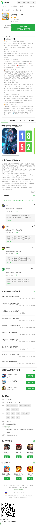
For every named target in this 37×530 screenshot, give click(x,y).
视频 (8, 417)
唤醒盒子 (30, 474)
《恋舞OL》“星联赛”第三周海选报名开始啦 (12, 354)
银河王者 (18, 452)
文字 (22, 413)
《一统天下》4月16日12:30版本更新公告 (12, 325)
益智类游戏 (15, 409)
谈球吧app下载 (5, 2)
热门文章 (22, 121)
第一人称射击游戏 (12, 405)
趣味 (13, 413)
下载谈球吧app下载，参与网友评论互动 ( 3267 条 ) (18, 200)
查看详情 (31, 376)
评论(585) (13, 121)
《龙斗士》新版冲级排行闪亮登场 (12, 297)
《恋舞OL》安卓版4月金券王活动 (12, 333)
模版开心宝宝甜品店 (7, 474)
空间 (18, 417)
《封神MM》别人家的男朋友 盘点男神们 (12, 304)
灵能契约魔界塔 (18, 474)
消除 (18, 413)
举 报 (1, 525)
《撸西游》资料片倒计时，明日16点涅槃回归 (12, 311)
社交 (27, 413)
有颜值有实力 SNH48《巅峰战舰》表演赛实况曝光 (12, 318)
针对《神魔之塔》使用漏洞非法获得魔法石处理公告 (12, 347)
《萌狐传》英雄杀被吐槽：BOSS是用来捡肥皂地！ (12, 361)
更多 (34, 195)
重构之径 (6, 452)
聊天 (13, 417)
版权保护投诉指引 (18, 489)
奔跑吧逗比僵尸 (30, 452)
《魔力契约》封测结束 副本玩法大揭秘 (12, 340)
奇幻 (8, 409)
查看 (6, 457)
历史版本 (31, 121)
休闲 (8, 413)
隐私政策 (8, 427)
